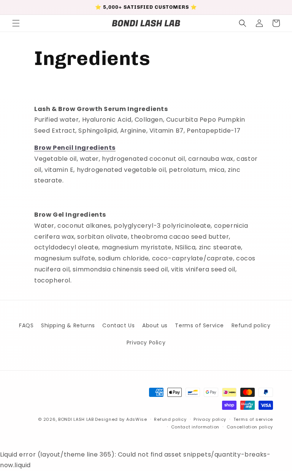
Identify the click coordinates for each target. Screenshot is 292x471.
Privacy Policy (146, 342)
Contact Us (118, 325)
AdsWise (136, 419)
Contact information (195, 427)
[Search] (242, 23)
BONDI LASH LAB (76, 419)
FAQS (26, 325)
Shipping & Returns (68, 325)
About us (155, 325)
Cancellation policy (250, 427)
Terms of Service (199, 325)
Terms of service (253, 419)
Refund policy (251, 325)
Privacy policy (210, 419)
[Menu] (16, 23)
